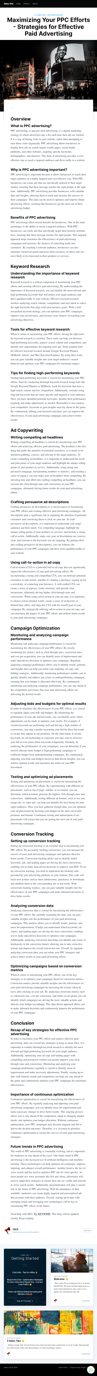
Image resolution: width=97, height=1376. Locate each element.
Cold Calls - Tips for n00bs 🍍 (25, 1272)
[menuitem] (18, 3)
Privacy (26, 4)
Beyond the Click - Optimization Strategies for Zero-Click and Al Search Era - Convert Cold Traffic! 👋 (25, 1282)
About (35, 4)
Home (18, 4)
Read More (87, 1230)
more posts (22, 1232)
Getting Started (55, 15)
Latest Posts (63, 1367)
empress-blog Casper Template (81, 1367)
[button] (91, 1370)
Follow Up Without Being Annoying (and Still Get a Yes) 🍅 (25, 1292)
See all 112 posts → (25, 1301)
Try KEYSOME (42, 1214)
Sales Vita (8, 4)
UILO (15, 1229)
